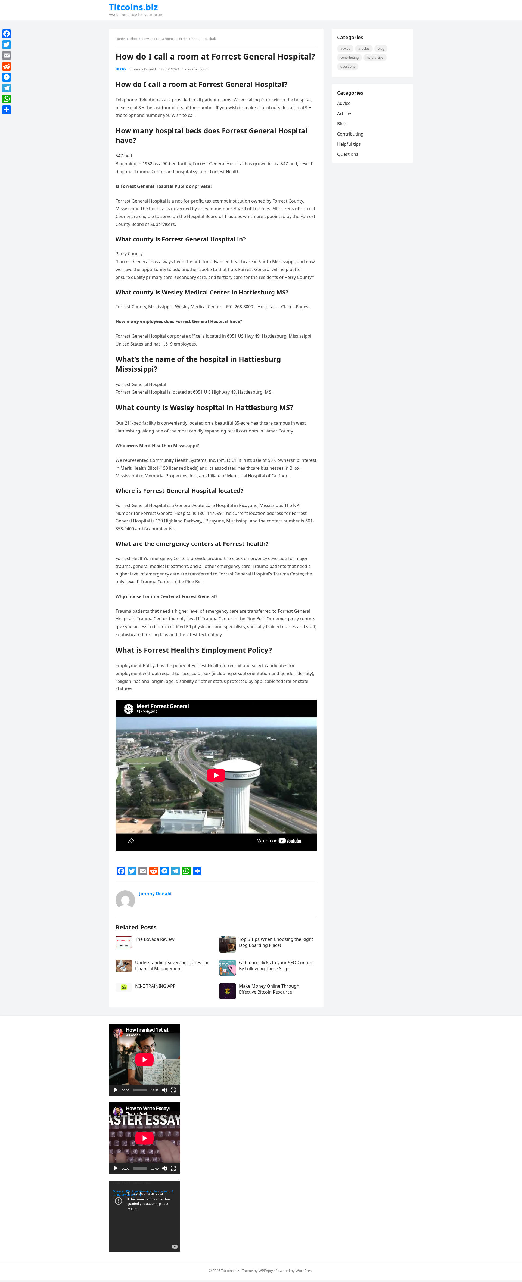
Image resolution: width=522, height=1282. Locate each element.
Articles (363, 48)
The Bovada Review (155, 939)
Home (120, 38)
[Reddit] (6, 66)
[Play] (116, 1090)
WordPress (304, 1270)
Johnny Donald (144, 69)
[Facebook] (6, 33)
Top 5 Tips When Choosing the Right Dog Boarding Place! (276, 942)
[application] (144, 1059)
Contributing (349, 57)
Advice (345, 48)
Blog (133, 38)
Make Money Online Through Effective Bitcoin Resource (269, 989)
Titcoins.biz (133, 7)
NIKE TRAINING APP (155, 986)
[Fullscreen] (173, 1090)
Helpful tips (375, 57)
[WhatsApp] (6, 99)
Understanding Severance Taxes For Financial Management (172, 966)
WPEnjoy (266, 1270)
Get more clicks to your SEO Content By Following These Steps (276, 966)
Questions (347, 66)
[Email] (6, 55)
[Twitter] (6, 44)
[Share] (6, 109)
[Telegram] (6, 88)
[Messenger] (6, 77)
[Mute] (164, 1090)
